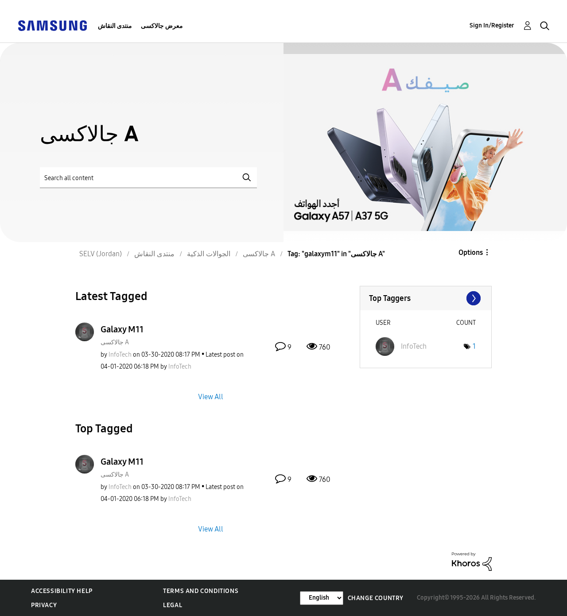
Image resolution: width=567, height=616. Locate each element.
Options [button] (470, 252)
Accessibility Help (62, 591)
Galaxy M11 (122, 329)
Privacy (44, 605)
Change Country (376, 598)
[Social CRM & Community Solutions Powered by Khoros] (472, 561)
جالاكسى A (115, 342)
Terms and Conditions (200, 591)
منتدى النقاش (115, 26)
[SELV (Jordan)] (52, 25)
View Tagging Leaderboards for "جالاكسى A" (425, 298)
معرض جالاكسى (162, 26)
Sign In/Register (492, 25)
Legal (172, 605)
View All (210, 396)
